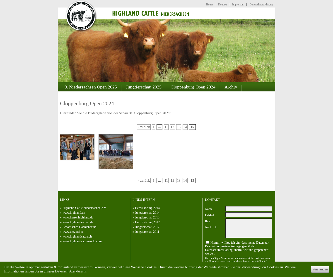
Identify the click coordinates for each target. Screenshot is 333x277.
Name (208, 209)
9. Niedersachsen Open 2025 (91, 86)
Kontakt (222, 4)
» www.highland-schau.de (76, 222)
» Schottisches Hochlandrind (78, 227)
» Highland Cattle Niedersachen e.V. (83, 208)
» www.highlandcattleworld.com (81, 241)
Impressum (238, 4)
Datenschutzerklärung (70, 271)
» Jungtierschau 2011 (146, 231)
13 (179, 127)
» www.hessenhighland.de (76, 217)
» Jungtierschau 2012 (146, 227)
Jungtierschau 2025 (144, 86)
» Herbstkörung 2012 (146, 222)
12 (172, 127)
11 (166, 127)
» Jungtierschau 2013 (146, 217)
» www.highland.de (72, 212)
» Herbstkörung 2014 (146, 208)
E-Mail (209, 215)
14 (185, 127)
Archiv (230, 86)
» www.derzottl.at (71, 231)
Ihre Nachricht (211, 224)
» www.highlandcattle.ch (76, 236)
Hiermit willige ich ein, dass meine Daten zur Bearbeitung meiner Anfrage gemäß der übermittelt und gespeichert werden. (237, 248)
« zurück (144, 127)
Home (209, 4)
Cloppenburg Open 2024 (193, 86)
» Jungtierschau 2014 (146, 212)
